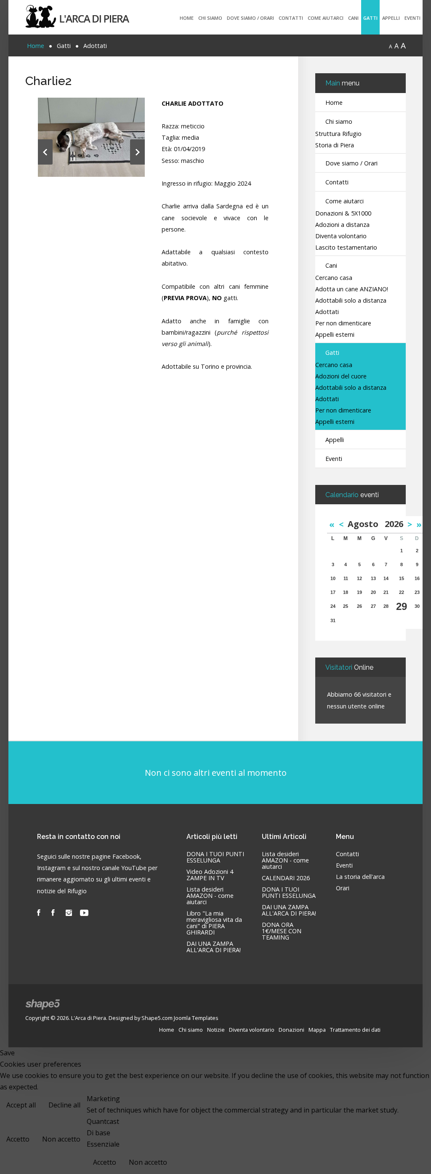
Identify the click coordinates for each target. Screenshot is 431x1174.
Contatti (291, 18)
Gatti (370, 18)
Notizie (216, 1029)
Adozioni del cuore (341, 376)
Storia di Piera (334, 145)
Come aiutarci (325, 18)
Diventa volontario (341, 236)
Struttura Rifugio (338, 134)
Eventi (412, 18)
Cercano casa (333, 278)
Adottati (327, 312)
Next (137, 152)
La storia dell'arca (360, 877)
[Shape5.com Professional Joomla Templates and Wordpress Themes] (43, 1004)
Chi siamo (210, 18)
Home (187, 18)
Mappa (317, 1029)
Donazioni (291, 1029)
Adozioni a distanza (342, 225)
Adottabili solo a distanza (350, 300)
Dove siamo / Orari (250, 18)
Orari (342, 888)
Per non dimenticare (343, 323)
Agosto (366, 524)
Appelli (391, 18)
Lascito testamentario (346, 247)
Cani (353, 18)
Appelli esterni (334, 334)
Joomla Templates (196, 1018)
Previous (45, 152)
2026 (394, 524)
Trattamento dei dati (355, 1029)
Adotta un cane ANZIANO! (351, 289)
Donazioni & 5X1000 (343, 213)
